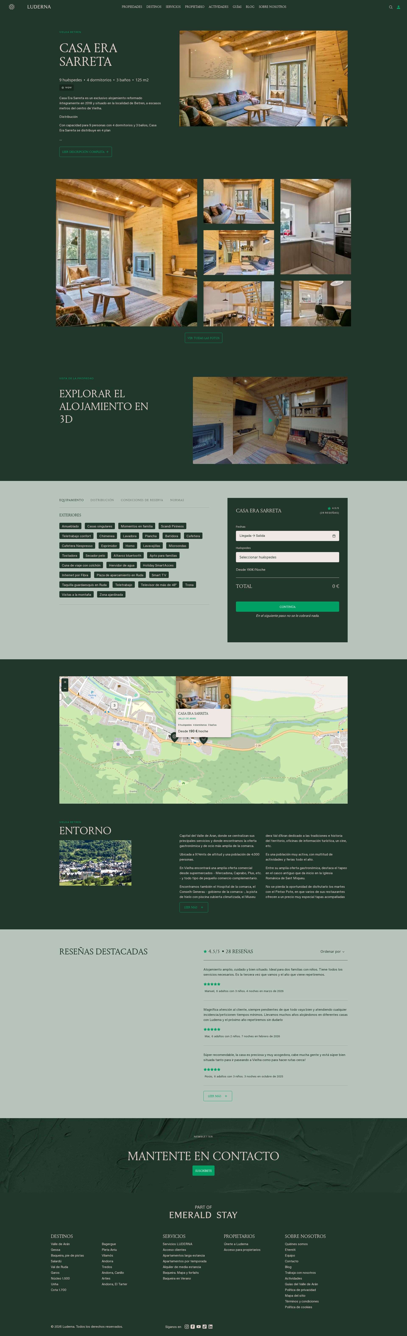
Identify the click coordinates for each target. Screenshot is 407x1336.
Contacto (291, 1261)
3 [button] (114, 706)
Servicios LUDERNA (177, 1244)
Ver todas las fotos (204, 338)
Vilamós (107, 1255)
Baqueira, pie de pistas (67, 1255)
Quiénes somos (296, 1244)
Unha (54, 1284)
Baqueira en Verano (177, 1278)
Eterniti (290, 1250)
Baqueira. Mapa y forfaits (181, 1273)
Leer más (190, 907)
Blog (288, 1267)
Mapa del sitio (295, 1296)
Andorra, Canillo (113, 1273)
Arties (106, 1278)
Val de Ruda (59, 1267)
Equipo (290, 1255)
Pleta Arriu (109, 1250)
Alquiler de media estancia (182, 1267)
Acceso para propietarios (242, 1250)
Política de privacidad (300, 1290)
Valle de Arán (60, 1244)
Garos (55, 1273)
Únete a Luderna (236, 1244)
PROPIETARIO (194, 6)
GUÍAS (237, 6)
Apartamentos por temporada (184, 1261)
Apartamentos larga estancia (184, 1255)
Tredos (107, 1267)
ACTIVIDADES (218, 6)
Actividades (293, 1278)
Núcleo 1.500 (60, 1278)
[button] (174, 738)
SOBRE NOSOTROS (272, 6)
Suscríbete (203, 1171)
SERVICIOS (173, 6)
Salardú (56, 1261)
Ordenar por (331, 951)
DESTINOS (153, 6)
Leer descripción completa (83, 152)
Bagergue (109, 1244)
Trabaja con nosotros (300, 1273)
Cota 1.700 (58, 1290)
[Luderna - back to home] (29, 7)
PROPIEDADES (132, 6)
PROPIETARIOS (239, 1236)
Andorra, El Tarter (114, 1284)
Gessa (55, 1250)
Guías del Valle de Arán (301, 1284)
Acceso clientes (174, 1250)
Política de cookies (298, 1307)
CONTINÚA (287, 607)
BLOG (250, 6)
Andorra (107, 1261)
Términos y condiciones (302, 1301)
